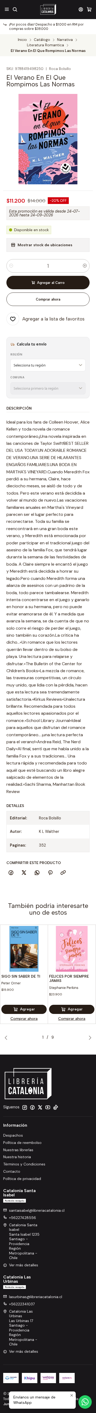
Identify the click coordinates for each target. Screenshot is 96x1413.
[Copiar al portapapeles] (63, 873)
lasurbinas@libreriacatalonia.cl (35, 1296)
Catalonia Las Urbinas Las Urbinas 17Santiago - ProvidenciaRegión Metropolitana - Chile (23, 1328)
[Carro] (89, 9)
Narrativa (65, 40)
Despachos (13, 1135)
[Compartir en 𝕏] (24, 873)
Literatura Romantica (45, 45)
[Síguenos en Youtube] (47, 1107)
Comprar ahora (48, 299)
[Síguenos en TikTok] (55, 1107)
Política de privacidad (22, 1178)
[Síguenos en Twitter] (40, 1107)
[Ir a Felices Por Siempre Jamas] (71, 949)
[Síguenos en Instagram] (24, 1107)
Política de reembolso (22, 1142)
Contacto (11, 1171)
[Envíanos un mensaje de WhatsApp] (85, 1402)
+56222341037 (22, 1304)
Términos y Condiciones (24, 1164)
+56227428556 (22, 1217)
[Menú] (6, 9)
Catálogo (42, 40)
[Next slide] (89, 1037)
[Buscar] (14, 9)
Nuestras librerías (18, 1149)
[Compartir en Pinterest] (50, 873)
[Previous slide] (7, 1037)
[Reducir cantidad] (11, 265)
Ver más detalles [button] (23, 1265)
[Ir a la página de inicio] (48, 9)
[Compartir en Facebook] (10, 873)
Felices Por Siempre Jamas (69, 978)
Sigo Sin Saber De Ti (20, 976)
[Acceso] (81, 9)
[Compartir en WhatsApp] (37, 873)
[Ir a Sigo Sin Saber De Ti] (24, 949)
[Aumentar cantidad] (84, 265)
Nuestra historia (17, 1156)
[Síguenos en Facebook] (32, 1107)
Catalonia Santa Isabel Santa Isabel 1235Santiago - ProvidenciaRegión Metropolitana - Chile (24, 1241)
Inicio (22, 40)
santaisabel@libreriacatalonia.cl (37, 1210)
